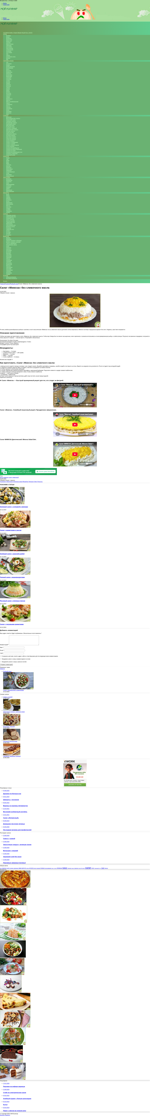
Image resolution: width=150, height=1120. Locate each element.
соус (92, 868)
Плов (7, 110)
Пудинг (8, 208)
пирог (64, 868)
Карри (8, 89)
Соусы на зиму (10, 221)
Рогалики (9, 250)
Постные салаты (11, 136)
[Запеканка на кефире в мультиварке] (15, 1009)
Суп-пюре (9, 52)
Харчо (8, 55)
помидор (76, 868)
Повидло (8, 181)
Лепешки (8, 256)
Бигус (8, 69)
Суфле (8, 274)
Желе (7, 195)
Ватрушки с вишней (9, 726)
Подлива (8, 111)
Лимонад (8, 170)
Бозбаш (8, 35)
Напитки (6, 156)
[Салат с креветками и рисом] (15, 527)
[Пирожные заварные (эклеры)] (11, 755)
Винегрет (9, 117)
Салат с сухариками (12, 142)
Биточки (8, 70)
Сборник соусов (11, 215)
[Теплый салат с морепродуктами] (15, 574)
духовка (11, 868)
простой (80, 868)
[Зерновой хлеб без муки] (11, 740)
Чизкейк (8, 261)
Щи (7, 59)
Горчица (8, 228)
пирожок (69, 868)
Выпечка (6, 236)
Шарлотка (9, 264)
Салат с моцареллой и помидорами (13, 690)
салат (10, 477)
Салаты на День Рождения (14, 149)
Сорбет (8, 209)
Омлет (8, 103)
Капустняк (9, 39)
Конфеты (8, 199)
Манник (8, 265)
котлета (31, 868)
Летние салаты (10, 131)
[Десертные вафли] (15, 1027)
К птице (8, 232)
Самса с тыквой (7, 697)
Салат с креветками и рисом (10, 530)
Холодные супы (10, 56)
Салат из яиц (10, 132)
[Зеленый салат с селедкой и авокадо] (12, 503)
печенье (59, 868)
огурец (55, 868)
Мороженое (9, 204)
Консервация (10, 191)
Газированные (10, 171)
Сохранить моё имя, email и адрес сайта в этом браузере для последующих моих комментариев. (30, 656)
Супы (5, 34)
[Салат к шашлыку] (13, 904)
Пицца (8, 258)
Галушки (8, 77)
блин (1, 868)
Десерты (6, 192)
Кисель (8, 166)
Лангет (8, 96)
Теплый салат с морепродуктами (12, 577)
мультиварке (48, 868)
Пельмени (9, 108)
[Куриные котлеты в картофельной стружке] (12, 974)
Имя (1, 647)
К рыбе (8, 233)
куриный (38, 868)
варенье (4, 868)
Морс (7, 163)
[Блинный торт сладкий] (11, 1062)
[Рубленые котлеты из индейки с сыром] (13, 939)
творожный (97, 868)
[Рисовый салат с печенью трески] (15, 597)
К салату (8, 235)
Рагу (7, 114)
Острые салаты (10, 135)
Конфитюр (9, 180)
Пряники (8, 257)
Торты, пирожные (11, 243)
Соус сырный (10, 219)
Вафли (8, 237)
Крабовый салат (11, 124)
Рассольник (9, 48)
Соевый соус (10, 218)
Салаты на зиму (11, 150)
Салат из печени (11, 139)
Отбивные (9, 104)
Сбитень (8, 164)
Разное (5, 275)
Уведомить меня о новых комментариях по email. (16, 659)
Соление (8, 185)
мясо (53, 868)
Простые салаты (11, 138)
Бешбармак (9, 68)
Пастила (8, 207)
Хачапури (9, 260)
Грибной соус (10, 229)
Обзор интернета (11, 277)
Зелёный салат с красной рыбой (12, 554)
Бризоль (8, 73)
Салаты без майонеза (12, 148)
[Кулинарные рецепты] (9, 15)
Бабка (8, 65)
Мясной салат (10, 125)
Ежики (8, 83)
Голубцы (8, 79)
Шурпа (8, 58)
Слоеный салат (10, 155)
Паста (8, 105)
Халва (8, 212)
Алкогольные (10, 176)
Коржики (8, 239)
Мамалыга (9, 98)
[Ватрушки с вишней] (11, 725)
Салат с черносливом (12, 145)
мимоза (6, 477)
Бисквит (8, 253)
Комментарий (4, 644)
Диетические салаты (12, 129)
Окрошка (8, 45)
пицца (73, 868)
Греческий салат (11, 119)
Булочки (8, 251)
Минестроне (9, 44)
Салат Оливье (10, 141)
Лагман (8, 42)
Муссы (8, 205)
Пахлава (8, 254)
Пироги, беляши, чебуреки (13, 240)
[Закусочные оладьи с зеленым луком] (11, 710)
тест (100, 868)
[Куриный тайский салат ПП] (13, 957)
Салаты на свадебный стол (14, 152)
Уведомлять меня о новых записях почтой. (14, 661)
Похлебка (9, 46)
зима (20, 868)
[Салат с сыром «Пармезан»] (13, 922)
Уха (7, 54)
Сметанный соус (11, 216)
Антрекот (9, 63)
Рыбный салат (10, 127)
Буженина (9, 75)
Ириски (8, 198)
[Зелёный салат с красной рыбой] (15, 550)
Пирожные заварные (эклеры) (12, 756)
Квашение (9, 190)
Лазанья (8, 94)
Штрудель (9, 263)
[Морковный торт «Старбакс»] (13, 1079)
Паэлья (8, 107)
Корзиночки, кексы (11, 244)
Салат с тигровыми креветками (12, 624)
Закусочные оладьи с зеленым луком (14, 711)
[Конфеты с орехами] (11, 992)
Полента (8, 112)
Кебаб (8, 91)
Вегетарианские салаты (13, 118)
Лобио (8, 97)
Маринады (9, 223)
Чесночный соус (11, 225)
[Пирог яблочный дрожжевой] (15, 887)
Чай (7, 159)
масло (2, 477)
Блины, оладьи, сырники (13, 242)
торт (102, 868)
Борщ (8, 37)
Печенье (8, 247)
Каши (7, 90)
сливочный (15, 477)
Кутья (7, 201)
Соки (7, 173)
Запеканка (9, 267)
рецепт (83, 868)
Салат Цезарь (10, 146)
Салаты (5, 115)
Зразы (8, 87)
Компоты (8, 167)
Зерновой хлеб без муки (10, 741)
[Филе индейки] (13, 1044)
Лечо (7, 183)
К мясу (8, 230)
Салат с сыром (10, 143)
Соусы (5, 214)
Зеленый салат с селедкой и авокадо (14, 507)
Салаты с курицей (11, 128)
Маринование (10, 184)
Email (2, 650)
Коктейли (9, 174)
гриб (8, 868)
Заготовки (6, 177)
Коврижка (9, 272)
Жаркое (8, 84)
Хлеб (7, 246)
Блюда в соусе (10, 226)
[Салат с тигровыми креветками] (15, 621)
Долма (8, 82)
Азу (7, 62)
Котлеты (8, 93)
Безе (7, 194)
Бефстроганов (10, 66)
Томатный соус (10, 222)
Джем (8, 188)
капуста (24, 868)
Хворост (8, 249)
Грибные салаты (11, 121)
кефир (27, 868)
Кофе (7, 160)
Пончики (8, 268)
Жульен (8, 86)
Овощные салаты (11, 134)
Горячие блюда (8, 61)
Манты (8, 100)
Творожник (9, 270)
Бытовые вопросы (11, 278)
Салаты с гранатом (11, 153)
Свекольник (9, 49)
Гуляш (8, 80)
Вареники (9, 76)
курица (43, 868)
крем (35, 868)
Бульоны (8, 38)
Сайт (1, 653)
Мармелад (9, 202)
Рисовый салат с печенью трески (12, 601)
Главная (2, 284)
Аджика (8, 187)
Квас (7, 162)
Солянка (8, 51)
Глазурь (8, 271)
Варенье (8, 178)
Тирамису (9, 211)
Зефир (8, 197)
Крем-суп (9, 41)
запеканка (16, 868)
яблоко (106, 868)
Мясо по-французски (12, 101)
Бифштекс (9, 72)
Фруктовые (9, 169)
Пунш (8, 157)
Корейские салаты (11, 122)
